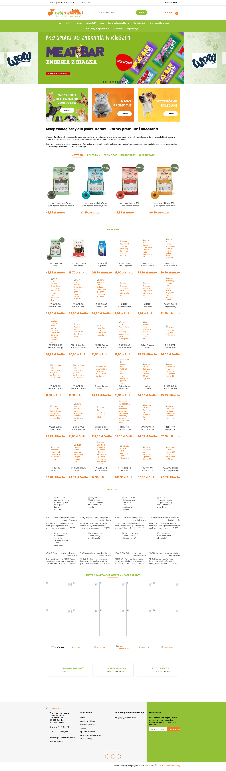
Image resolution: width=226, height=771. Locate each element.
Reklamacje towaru (88, 725)
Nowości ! (91, 23)
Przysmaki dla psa (159, 23)
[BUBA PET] (57, 647)
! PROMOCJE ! (139, 23)
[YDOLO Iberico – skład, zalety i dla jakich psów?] (164, 541)
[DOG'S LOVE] (146, 647)
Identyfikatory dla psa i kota (114, 23)
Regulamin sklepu (87, 721)
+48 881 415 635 (85, 3)
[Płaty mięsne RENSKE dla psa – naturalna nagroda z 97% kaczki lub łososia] (95, 506)
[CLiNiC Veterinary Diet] (102, 647)
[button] (86, 712)
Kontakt (118, 28)
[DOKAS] (169, 647)
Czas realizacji (86, 739)
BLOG (79, 23)
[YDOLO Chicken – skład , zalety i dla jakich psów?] (95, 541)
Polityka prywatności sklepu (126, 718)
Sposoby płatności (87, 732)
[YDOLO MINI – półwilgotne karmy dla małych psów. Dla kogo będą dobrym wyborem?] (61, 506)
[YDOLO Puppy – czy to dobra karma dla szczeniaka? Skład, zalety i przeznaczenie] (61, 541)
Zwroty (83, 728)
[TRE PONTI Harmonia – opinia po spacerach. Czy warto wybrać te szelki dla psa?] (164, 506)
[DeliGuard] (124, 647)
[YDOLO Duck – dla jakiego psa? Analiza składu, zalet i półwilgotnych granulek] (130, 506)
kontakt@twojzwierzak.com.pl (62, 3)
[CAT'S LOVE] (79, 647)
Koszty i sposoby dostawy (90, 735)
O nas (82, 718)
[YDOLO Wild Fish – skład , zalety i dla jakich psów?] (130, 541)
